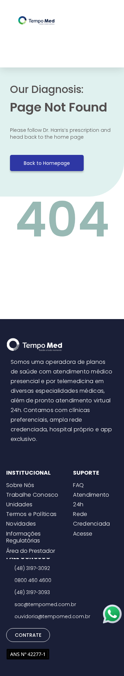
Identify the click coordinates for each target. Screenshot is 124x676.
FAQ (78, 485)
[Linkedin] (72, 452)
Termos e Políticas (31, 514)
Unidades (19, 504)
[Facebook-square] (62, 452)
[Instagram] (51, 452)
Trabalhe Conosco (32, 495)
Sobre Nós (20, 485)
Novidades (21, 524)
